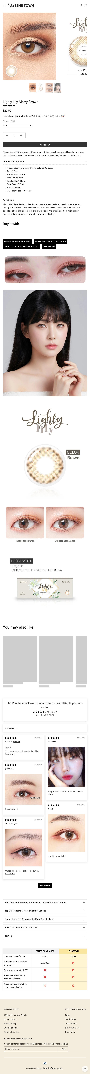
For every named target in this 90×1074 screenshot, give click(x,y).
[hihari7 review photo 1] (66, 833)
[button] (5, 5)
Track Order (70, 1019)
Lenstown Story (72, 1028)
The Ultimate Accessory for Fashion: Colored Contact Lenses (35, 902)
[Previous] (6, 46)
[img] (11, 738)
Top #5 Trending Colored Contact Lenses (25, 910)
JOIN (63, 1049)
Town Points (71, 1023)
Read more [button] (10, 754)
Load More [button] (45, 886)
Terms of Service (11, 1032)
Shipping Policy (11, 1028)
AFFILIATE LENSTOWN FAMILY (21, 246)
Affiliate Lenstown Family (15, 1015)
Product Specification (13, 161)
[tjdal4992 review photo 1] (23, 789)
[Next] (83, 46)
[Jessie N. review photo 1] (66, 767)
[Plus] (21, 135)
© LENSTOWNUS (33, 1068)
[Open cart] (86, 5)
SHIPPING (49, 246)
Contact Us (70, 1032)
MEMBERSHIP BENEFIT (17, 241)
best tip (8, 936)
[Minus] (7, 135)
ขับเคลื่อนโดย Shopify (53, 1068)
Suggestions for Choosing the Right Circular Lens (29, 919)
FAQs (67, 1015)
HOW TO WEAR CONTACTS (50, 241)
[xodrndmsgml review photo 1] (23, 848)
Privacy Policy (10, 1019)
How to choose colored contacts (21, 927)
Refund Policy (10, 1023)
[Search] (80, 5)
